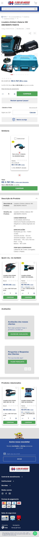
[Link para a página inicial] (4, 16)
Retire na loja (22, 120)
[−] (4, 93)
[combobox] (20, 9)
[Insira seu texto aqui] (35, 533)
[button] (30, 33)
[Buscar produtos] (35, 9)
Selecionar (21, 138)
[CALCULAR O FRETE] (33, 112)
